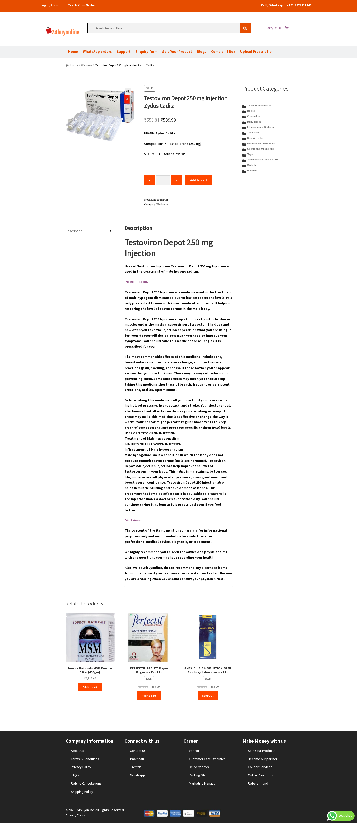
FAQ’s (75, 775)
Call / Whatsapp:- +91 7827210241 (286, 5)
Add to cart (198, 180)
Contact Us (138, 750)
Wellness (86, 65)
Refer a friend (258, 783)
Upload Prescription (257, 51)
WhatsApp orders (97, 51)
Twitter (135, 767)
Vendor (194, 750)
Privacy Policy (81, 767)
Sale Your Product (177, 51)
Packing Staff (198, 775)
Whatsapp (137, 775)
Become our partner (262, 759)
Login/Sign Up (51, 5)
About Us (77, 750)
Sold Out (208, 695)
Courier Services (260, 767)
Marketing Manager (203, 783)
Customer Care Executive (207, 759)
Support (124, 51)
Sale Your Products (261, 750)
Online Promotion (260, 775)
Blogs (201, 51)
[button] (128, 91)
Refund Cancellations (86, 783)
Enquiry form (146, 51)
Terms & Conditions (85, 759)
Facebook (137, 759)
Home (73, 51)
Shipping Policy (82, 791)
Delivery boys (199, 767)
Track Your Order (81, 5)
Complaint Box (223, 51)
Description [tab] (74, 231)
